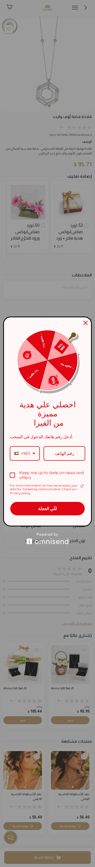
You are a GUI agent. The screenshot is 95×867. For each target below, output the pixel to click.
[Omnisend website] (47, 538)
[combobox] (25, 453)
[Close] (85, 323)
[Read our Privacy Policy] (82, 486)
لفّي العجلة (47, 508)
